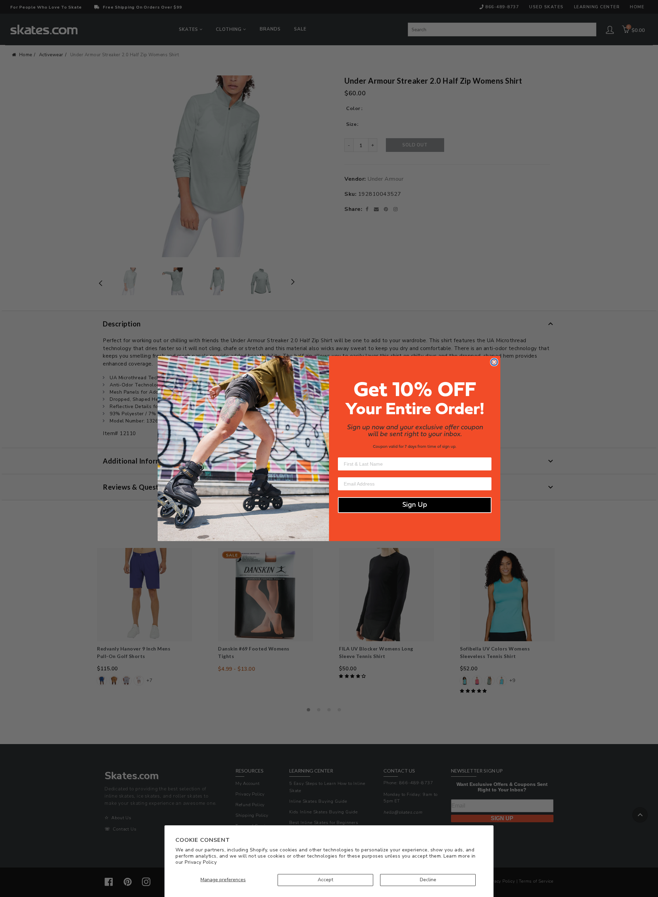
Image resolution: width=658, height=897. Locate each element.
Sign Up (414, 505)
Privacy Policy (201, 862)
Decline (428, 879)
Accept (325, 879)
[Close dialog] (494, 362)
